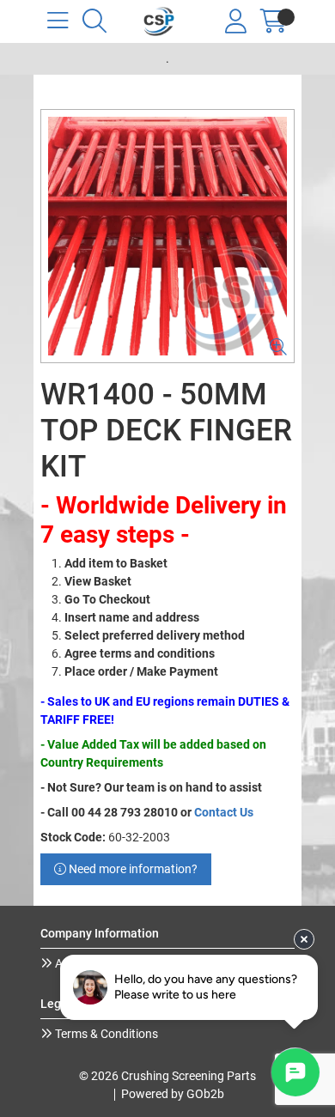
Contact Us (223, 812)
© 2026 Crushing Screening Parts (167, 1076)
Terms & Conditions (105, 1034)
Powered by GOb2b (172, 1094)
